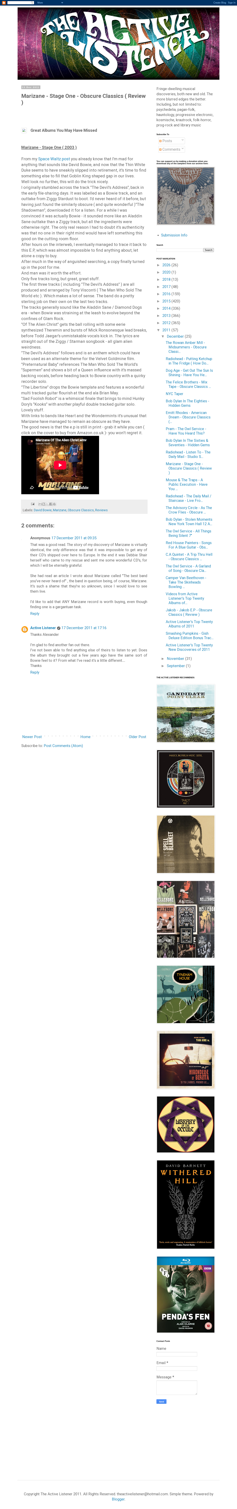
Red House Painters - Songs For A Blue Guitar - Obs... (189, 545)
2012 (166, 323)
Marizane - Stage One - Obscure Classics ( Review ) (189, 468)
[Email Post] (32, 504)
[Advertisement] (187, 1435)
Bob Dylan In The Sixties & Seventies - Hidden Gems (188, 442)
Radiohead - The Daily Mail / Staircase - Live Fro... (188, 498)
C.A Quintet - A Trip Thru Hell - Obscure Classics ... (189, 556)
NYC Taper (174, 394)
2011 (166, 330)
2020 (166, 272)
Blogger (118, 1499)
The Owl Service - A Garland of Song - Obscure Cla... (188, 568)
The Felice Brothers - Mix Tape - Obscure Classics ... (188, 384)
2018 (166, 279)
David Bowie (43, 510)
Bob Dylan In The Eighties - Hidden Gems (187, 403)
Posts (166, 141)
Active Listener (43, 628)
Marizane (59, 510)
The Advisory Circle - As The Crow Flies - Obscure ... (189, 510)
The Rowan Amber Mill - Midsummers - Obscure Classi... (186, 347)
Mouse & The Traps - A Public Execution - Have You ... (187, 484)
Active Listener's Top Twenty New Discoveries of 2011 (189, 647)
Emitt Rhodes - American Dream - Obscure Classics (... (188, 417)
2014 (166, 308)
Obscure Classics (81, 510)
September (176, 666)
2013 (166, 315)
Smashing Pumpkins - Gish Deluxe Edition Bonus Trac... (189, 635)
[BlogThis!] (44, 504)
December (176, 336)
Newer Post (32, 737)
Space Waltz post (54, 159)
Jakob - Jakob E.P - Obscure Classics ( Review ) (189, 612)
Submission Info (174, 235)
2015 (166, 301)
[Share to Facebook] (51, 504)
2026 (166, 265)
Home (85, 737)
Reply (34, 613)
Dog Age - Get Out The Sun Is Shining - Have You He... (189, 372)
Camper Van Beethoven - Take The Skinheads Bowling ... (186, 582)
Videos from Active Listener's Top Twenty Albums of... (185, 598)
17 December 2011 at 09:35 (73, 538)
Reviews (101, 510)
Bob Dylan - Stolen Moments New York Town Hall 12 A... (189, 521)
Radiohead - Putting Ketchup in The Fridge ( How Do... (189, 361)
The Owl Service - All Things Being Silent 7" (188, 533)
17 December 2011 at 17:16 (83, 628)
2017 (166, 286)
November (176, 658)
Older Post (137, 737)
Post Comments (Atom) (63, 745)
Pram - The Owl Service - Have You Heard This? (186, 431)
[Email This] (40, 504)
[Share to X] (47, 504)
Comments (170, 149)
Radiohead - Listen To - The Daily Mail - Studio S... (188, 454)
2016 (166, 294)
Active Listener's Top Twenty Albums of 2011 (189, 623)
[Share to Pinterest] (54, 504)
